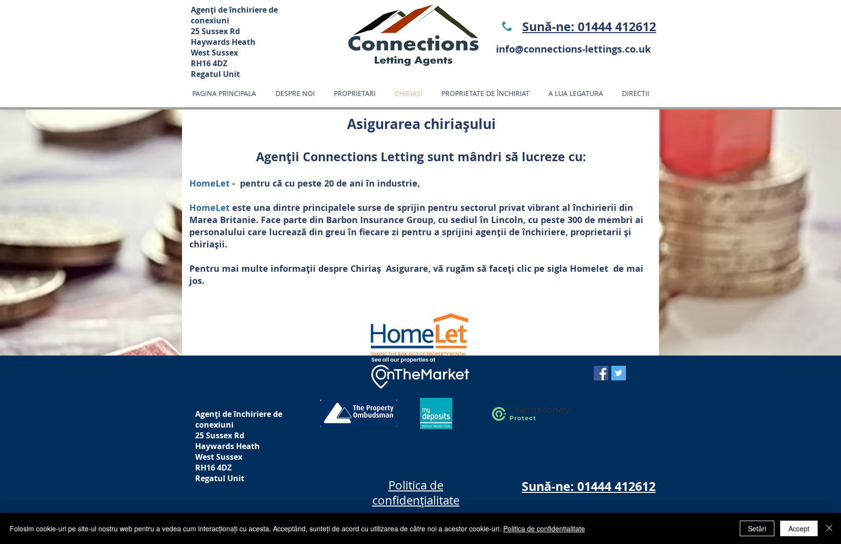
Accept (798, 528)
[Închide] (829, 528)
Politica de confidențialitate (544, 528)
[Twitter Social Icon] (618, 373)
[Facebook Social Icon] (601, 373)
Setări (757, 528)
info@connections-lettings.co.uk (573, 49)
